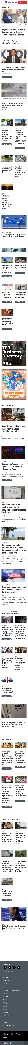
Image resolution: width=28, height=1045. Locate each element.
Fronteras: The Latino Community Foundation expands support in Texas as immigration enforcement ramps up (7, 795)
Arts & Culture (18, 165)
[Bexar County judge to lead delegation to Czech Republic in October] (13, 414)
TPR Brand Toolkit (7, 983)
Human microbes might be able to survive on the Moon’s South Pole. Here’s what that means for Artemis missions (20, 633)
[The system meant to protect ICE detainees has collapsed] (7, 881)
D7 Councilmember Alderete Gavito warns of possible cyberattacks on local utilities (7, 321)
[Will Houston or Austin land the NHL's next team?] (7, 680)
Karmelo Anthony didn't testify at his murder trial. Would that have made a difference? (7, 663)
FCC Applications (7, 1003)
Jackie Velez (4, 515)
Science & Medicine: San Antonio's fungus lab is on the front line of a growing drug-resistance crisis (7, 758)
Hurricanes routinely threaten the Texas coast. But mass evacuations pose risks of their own (13, 549)
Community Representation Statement (12, 990)
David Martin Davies (5, 73)
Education (3, 625)
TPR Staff (5, 1012)
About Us (5, 974)
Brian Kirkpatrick (4, 38)
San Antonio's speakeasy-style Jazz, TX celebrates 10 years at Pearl (12, 467)
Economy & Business (19, 751)
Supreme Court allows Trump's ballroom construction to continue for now (7, 837)
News (2, 100)
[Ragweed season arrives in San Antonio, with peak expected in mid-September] (14, 16)
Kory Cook (3, 109)
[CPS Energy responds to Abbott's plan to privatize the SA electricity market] (20, 287)
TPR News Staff (7, 1015)
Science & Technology (19, 625)
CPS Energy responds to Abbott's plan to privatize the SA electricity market (20, 295)
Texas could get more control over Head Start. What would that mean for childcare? (7, 631)
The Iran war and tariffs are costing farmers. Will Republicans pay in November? (20, 866)
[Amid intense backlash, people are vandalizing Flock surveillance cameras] (20, 825)
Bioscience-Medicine (5, 751)
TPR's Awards (6, 1022)
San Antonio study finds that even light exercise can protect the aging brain (20, 792)
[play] (2, 1043)
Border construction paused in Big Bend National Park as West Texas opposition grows (6, 269)
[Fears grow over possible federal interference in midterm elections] (7, 287)
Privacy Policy (6, 987)
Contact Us (5, 977)
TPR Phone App (6, 1019)
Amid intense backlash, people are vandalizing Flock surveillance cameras (20, 838)
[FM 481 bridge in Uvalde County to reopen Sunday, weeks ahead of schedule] (14, 90)
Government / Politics (6, 65)
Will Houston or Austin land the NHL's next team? (7, 690)
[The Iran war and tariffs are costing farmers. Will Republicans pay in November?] (20, 853)
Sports (2, 686)
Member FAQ (6, 1006)
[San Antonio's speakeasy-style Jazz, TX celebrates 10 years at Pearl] (13, 452)
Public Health (4, 27)
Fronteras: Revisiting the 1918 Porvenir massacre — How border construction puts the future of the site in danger (20, 137)
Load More (14, 611)
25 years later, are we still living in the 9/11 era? (20, 267)
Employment (6, 980)
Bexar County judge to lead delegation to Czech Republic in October (13, 429)
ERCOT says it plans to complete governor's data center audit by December (6, 135)
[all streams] (26, 1043)
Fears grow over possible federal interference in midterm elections (6, 295)
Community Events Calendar (9, 1025)
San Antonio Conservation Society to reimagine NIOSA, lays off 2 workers (20, 171)
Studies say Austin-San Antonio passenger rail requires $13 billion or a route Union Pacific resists (6, 201)
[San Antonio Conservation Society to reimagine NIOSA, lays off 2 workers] (20, 158)
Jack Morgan (4, 472)
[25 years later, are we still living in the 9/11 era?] (20, 260)
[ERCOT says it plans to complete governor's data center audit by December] (7, 122)
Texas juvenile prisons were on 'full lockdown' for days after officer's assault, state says (13, 724)
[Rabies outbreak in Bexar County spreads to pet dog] (7, 158)
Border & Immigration (19, 128)
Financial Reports (7, 993)
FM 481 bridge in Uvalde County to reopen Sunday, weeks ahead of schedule (12, 105)
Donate (23, 2)
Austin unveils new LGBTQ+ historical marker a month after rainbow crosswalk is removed (20, 663)
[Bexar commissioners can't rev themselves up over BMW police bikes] (13, 575)
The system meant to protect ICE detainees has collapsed (6, 892)
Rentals (5, 1009)
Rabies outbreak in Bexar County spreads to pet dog (6, 169)
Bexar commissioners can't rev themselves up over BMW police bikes (13, 590)
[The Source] (14, 250)
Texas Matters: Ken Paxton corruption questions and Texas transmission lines (14, 69)
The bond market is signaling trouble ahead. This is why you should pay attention (13, 928)
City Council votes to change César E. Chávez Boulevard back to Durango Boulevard (13, 236)
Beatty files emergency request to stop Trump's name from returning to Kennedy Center (7, 866)
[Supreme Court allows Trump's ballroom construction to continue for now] (7, 825)
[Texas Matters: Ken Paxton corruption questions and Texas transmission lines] (14, 56)
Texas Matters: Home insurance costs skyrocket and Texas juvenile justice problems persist (20, 757)
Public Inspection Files (8, 999)
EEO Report (5, 996)
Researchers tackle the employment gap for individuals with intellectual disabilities (13, 508)
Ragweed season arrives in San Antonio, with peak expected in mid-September (13, 32)
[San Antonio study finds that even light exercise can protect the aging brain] (20, 779)
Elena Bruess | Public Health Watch (8, 556)
